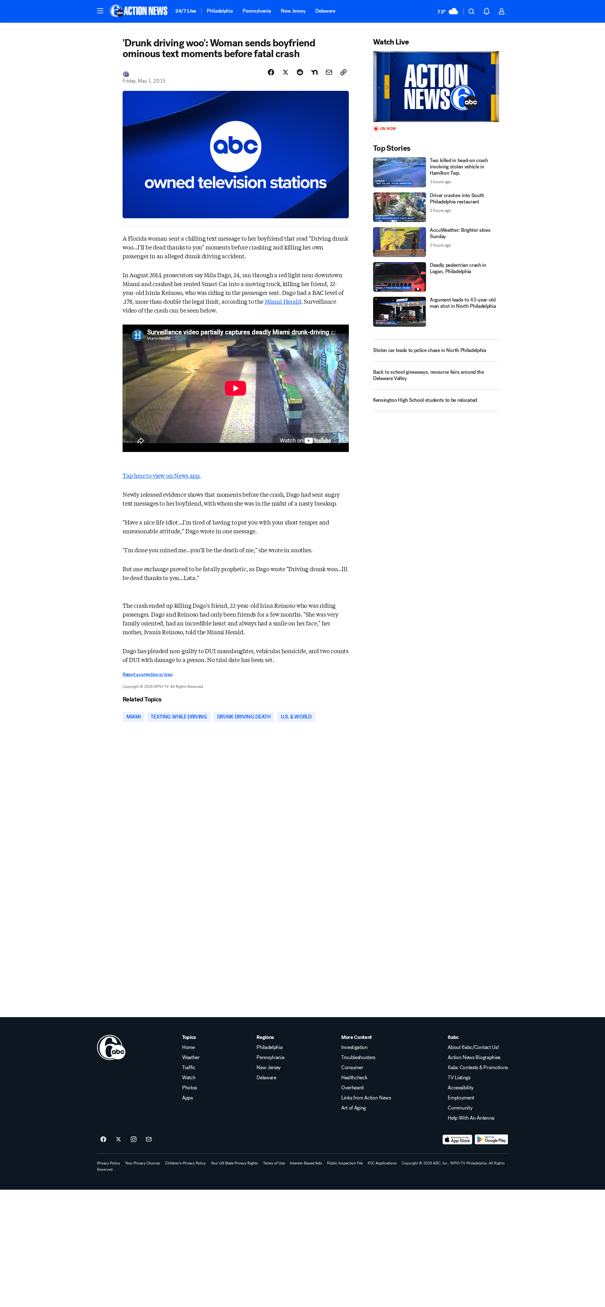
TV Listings (459, 1077)
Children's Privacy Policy (185, 1163)
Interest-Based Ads (306, 1163)
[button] (100, 10)
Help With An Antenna (471, 1118)
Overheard (352, 1087)
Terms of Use (274, 1163)
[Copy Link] (343, 72)
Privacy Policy (108, 1163)
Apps (187, 1097)
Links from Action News (366, 1097)
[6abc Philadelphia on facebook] (103, 1139)
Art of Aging (353, 1108)
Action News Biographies (474, 1057)
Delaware (325, 11)
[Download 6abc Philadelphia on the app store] (457, 1139)
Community (460, 1108)
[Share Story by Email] (329, 72)
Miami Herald (283, 301)
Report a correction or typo (147, 674)
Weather (191, 1057)
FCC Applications (382, 1163)
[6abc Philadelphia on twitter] (118, 1139)
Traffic (188, 1067)
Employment (461, 1097)
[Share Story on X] (285, 72)
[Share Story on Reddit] (300, 72)
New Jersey (293, 11)
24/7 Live (185, 11)
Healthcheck (354, 1077)
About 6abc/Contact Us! (473, 1047)
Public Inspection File (345, 1163)
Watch (188, 1077)
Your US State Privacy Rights (234, 1163)
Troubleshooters (358, 1057)
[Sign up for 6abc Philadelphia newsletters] (148, 1139)
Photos (189, 1087)
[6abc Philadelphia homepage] (139, 11)
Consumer (352, 1067)
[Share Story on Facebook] (271, 72)
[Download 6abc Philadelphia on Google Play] (491, 1139)
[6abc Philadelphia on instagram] (133, 1139)
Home (188, 1047)
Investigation (354, 1047)
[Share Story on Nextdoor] (314, 72)
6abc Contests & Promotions (478, 1067)
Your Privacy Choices (142, 1163)
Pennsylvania (257, 11)
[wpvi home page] (111, 1047)
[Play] (436, 86)
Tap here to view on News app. (162, 475)
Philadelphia (220, 11)
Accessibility (461, 1087)
